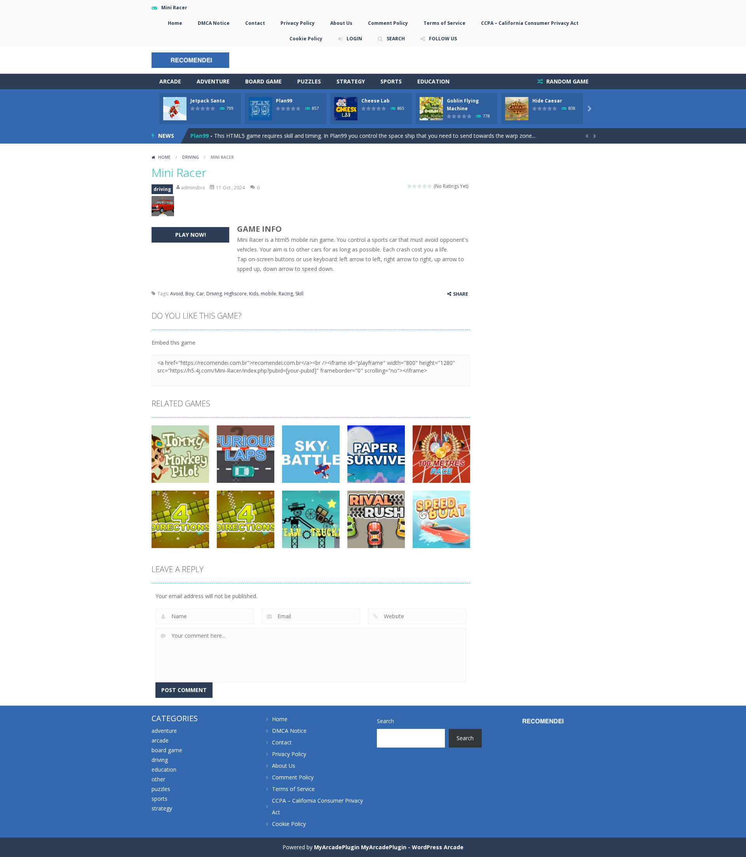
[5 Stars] (429, 186)
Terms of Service (444, 23)
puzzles (309, 81)
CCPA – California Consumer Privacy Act (530, 23)
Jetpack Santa (207, 100)
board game (263, 81)
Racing (286, 293)
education (433, 81)
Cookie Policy (305, 38)
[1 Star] (409, 186)
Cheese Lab (375, 100)
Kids (253, 293)
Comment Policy (388, 23)
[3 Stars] (419, 186)
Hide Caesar (547, 100)
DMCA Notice (214, 23)
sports (391, 81)
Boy (189, 293)
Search (385, 721)
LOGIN (354, 38)
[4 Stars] (424, 186)
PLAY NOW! (190, 234)
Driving (214, 293)
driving (190, 157)
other (158, 779)
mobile (268, 293)
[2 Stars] (414, 186)
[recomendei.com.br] (190, 59)
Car (200, 293)
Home (175, 23)
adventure (213, 81)
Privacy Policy (298, 23)
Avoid (176, 293)
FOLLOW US (443, 38)
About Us (341, 23)
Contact (255, 23)
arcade (170, 81)
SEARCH (396, 38)
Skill (299, 293)
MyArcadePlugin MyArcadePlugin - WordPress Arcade (389, 847)
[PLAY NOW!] (174, 108)
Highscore (235, 293)
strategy (350, 81)
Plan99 (284, 100)
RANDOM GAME (567, 81)
